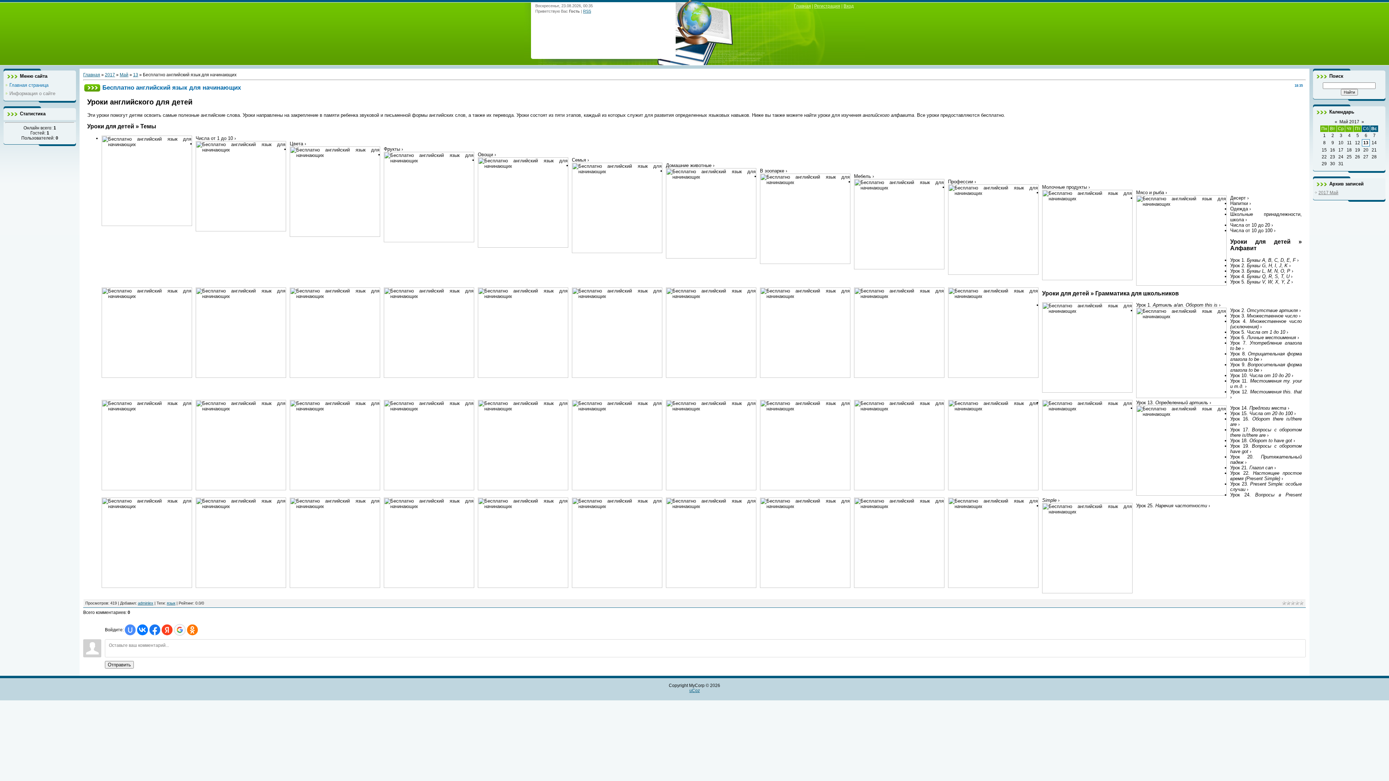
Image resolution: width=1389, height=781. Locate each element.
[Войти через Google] (180, 630)
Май (124, 74)
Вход (849, 6)
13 (135, 74)
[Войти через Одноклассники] (192, 629)
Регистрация (827, 6)
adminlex (145, 603)
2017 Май (1328, 192)
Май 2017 (1349, 121)
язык (171, 603)
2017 (110, 74)
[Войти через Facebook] (154, 629)
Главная (802, 6)
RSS (587, 11)
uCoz (694, 690)
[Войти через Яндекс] (167, 629)
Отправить (119, 664)
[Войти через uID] (130, 629)
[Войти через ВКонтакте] (142, 629)
